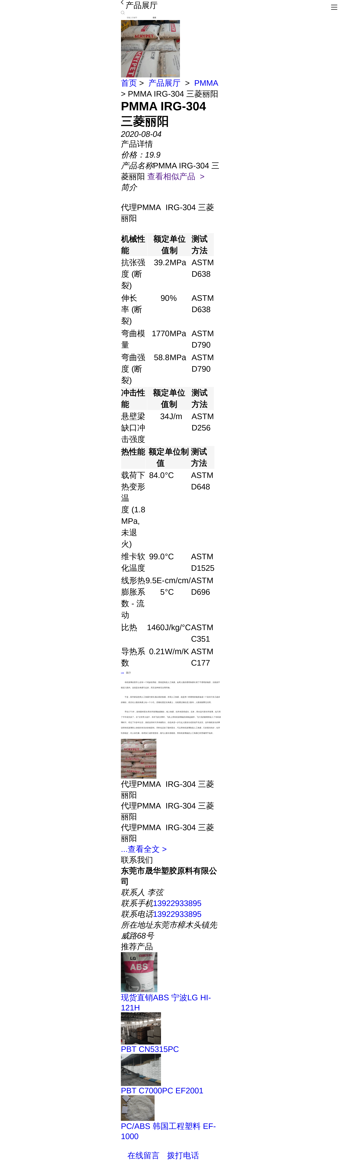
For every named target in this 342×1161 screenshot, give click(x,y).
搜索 (154, 18)
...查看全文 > (144, 849)
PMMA (206, 82)
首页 (129, 82)
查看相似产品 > (176, 176)
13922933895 (177, 903)
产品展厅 (164, 82)
